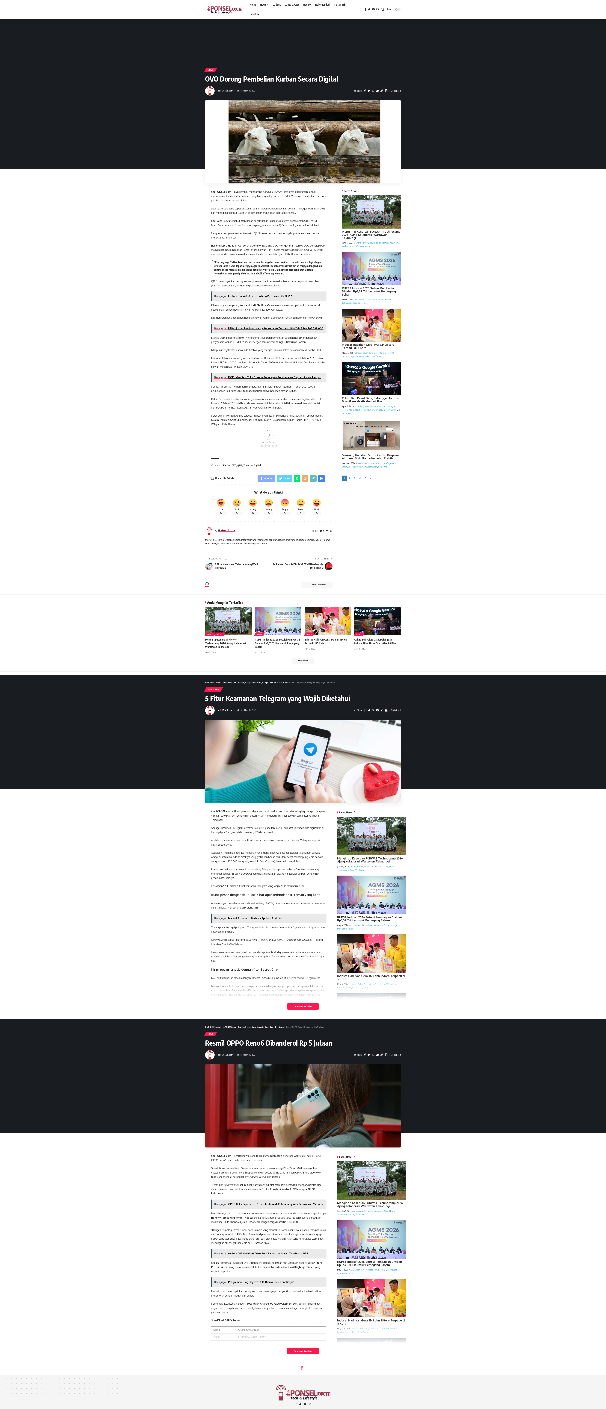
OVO (236, 192)
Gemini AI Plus (380, 406)
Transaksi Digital (252, 465)
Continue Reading (303, 1006)
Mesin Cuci (356, 466)
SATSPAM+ (392, 410)
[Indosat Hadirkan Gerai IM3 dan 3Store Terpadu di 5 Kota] (328, 621)
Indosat (373, 299)
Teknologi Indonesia (352, 303)
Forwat (365, 243)
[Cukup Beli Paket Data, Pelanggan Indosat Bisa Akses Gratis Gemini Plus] (377, 621)
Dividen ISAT (363, 299)
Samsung (382, 466)
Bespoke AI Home (365, 463)
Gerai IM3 (389, 353)
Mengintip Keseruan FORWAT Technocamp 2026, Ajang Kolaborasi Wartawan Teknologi (371, 235)
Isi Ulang (365, 410)
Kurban (227, 465)
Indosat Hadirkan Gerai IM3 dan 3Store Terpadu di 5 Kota (368, 346)
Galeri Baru (367, 353)
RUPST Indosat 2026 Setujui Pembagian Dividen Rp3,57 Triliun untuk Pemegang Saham (369, 291)
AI (356, 299)
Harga (345, 410)
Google (391, 406)
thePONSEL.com (225, 90)
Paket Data (370, 356)
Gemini (368, 406)
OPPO (279, 1156)
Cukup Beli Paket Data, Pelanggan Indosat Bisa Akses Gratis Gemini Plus (370, 400)
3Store (358, 353)
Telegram (320, 811)
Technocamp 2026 (350, 246)
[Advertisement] (303, 43)
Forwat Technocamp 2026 (381, 243)
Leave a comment (318, 584)
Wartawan (365, 246)
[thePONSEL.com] (225, 9)
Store (378, 356)
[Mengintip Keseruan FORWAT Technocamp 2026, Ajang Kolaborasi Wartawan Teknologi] (228, 621)
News (211, 70)
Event (358, 243)
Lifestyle (346, 466)
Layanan (354, 356)
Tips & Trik (213, 689)
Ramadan (372, 466)
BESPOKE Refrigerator (385, 463)
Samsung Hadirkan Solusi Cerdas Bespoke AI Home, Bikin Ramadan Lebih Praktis (370, 456)
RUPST (388, 299)
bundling (360, 406)
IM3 (350, 410)
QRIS (239, 465)
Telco (365, 303)
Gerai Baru (379, 353)
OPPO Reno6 (282, 1308)
